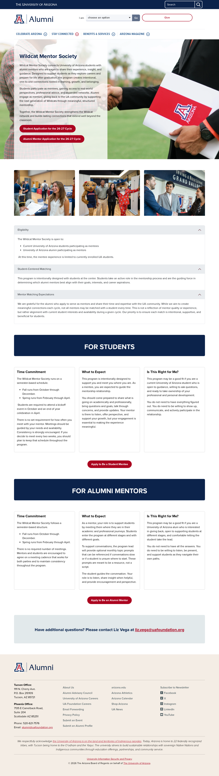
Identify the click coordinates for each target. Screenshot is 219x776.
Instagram (170, 704)
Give (167, 17)
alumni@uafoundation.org (37, 727)
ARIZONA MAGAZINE (132, 34)
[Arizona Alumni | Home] (44, 19)
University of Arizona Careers (80, 698)
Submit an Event (72, 720)
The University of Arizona (136, 763)
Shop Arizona (120, 704)
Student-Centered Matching (34, 269)
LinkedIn (169, 709)
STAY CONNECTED (63, 34)
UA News (117, 709)
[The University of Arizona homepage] (36, 4)
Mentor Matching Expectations (36, 294)
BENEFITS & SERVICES (96, 34)
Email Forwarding (73, 709)
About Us (68, 687)
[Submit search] (198, 4)
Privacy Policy (71, 715)
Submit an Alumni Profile (78, 726)
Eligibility (23, 230)
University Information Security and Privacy (109, 759)
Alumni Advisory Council (77, 693)
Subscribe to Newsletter (174, 687)
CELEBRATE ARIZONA (29, 34)
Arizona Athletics (122, 693)
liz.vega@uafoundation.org (159, 629)
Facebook (170, 693)
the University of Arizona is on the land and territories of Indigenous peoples (97, 741)
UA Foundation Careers (77, 704)
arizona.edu (119, 687)
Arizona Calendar (122, 698)
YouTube (169, 715)
